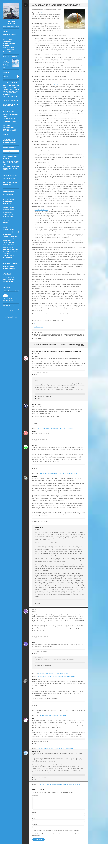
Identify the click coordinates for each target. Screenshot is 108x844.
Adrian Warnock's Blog (10, 197)
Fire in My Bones (8, 225)
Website (34, 824)
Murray (68, 335)
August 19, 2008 (38, 332)
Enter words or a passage (11, 290)
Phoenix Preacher (8, 245)
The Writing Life (8, 281)
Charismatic (80, 334)
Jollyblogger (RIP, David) (11, 232)
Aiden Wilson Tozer (39, 334)
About (5, 37)
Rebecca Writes (8, 247)
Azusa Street (59, 334)
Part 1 (35, 323)
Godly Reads (7, 41)
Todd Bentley (48, 337)
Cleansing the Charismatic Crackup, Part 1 (45, 344)
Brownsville (67, 334)
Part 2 (36, 325)
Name (34, 812)
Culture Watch (8, 214)
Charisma (73, 334)
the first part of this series (46, 13)
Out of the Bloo (8, 242)
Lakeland (57, 335)
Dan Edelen (39, 379)
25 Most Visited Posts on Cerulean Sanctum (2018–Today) (11, 163)
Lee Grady (62, 335)
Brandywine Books (9, 268)
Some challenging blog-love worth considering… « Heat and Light (57, 473)
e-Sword (6, 222)
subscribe (71, 834)
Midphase (11, 310)
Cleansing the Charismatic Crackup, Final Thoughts (72, 345)
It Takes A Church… (9, 229)
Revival (42, 337)
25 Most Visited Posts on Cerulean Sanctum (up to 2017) (11, 168)
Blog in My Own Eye (9, 199)
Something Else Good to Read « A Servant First (52, 715)
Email (34, 818)
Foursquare (50, 335)
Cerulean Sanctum (11, 22)
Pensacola (73, 335)
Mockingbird (7, 240)
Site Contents (7, 39)
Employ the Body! (8, 47)
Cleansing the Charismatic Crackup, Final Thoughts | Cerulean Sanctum (59, 784)
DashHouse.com (8, 216)
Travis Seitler (7, 257)
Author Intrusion (8, 266)
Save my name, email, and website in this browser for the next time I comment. (57, 830)
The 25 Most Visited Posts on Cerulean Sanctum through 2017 (10, 141)
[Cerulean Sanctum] (11, 11)
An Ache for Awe (8, 137)
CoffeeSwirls (7, 212)
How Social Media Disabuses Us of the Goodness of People (9, 129)
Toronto (55, 337)
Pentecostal (80, 335)
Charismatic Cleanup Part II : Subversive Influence (53, 673)
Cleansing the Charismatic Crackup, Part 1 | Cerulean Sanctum (56, 676)
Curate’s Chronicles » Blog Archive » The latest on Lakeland (55, 428)
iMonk (5, 227)
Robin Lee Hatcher (9, 279)
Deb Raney (6, 271)
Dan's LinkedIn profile (10, 182)
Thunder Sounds (8, 255)
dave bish (35, 357)
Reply (35, 374)
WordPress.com (14, 317)
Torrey (71, 337)
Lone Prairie (7, 234)
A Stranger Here (8, 194)
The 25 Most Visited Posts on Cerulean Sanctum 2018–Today (9, 120)
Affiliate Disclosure (9, 34)
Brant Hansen (7, 201)
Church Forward (8, 210)
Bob (33, 642)
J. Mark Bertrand (8, 277)
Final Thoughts (38, 327)
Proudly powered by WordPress (11, 316)
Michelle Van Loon (38, 680)
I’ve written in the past (41, 210)
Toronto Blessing (63, 337)
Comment (35, 795)
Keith (4, 85)
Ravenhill (36, 337)
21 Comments (37, 338)
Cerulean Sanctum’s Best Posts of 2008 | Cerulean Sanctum (56, 748)
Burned (56, 84)
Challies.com (7, 203)
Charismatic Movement (40, 335)
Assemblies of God (50, 334)
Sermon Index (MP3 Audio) (11, 249)
